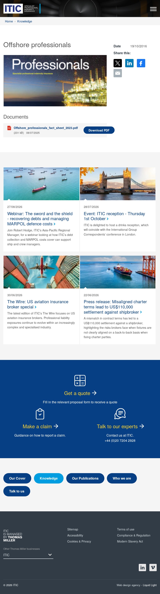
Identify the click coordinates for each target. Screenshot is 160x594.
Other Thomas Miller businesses (21, 548)
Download (99, 130)
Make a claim (37, 426)
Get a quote (77, 393)
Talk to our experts (117, 426)
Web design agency (129, 585)
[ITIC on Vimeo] (153, 567)
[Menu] (153, 10)
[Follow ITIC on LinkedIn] (142, 567)
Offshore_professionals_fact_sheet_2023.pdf (46, 128)
